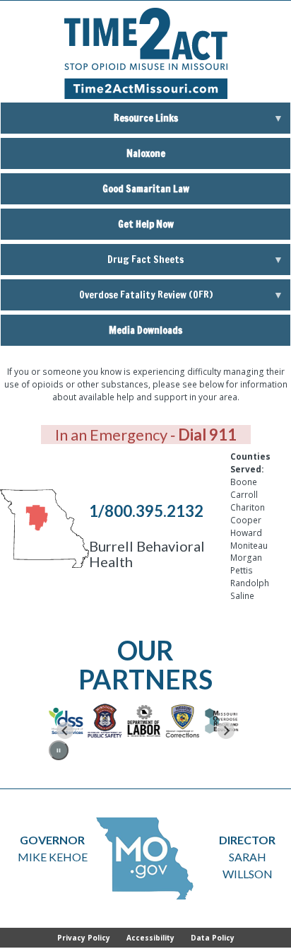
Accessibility (150, 938)
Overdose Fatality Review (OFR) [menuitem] (107, 299)
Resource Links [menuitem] (89, 122)
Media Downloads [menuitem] (145, 330)
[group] (51, 720)
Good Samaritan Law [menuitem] (145, 189)
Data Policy (212, 938)
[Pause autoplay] (59, 750)
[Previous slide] (65, 730)
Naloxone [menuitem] (145, 153)
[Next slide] (226, 730)
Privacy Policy (83, 938)
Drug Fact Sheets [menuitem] (92, 263)
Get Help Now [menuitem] (146, 224)
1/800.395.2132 (146, 510)
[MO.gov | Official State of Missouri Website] (146, 858)
